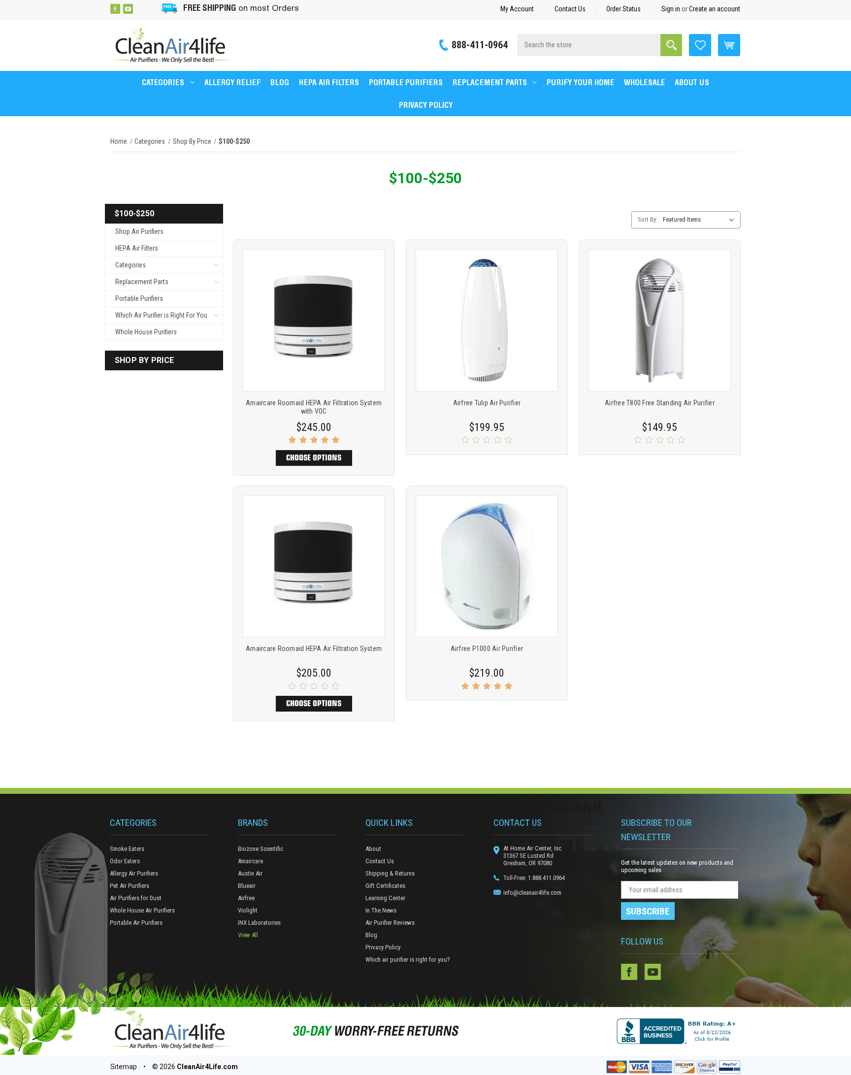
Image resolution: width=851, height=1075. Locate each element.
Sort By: (647, 219)
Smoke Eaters (127, 848)
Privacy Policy (426, 105)
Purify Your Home (580, 82)
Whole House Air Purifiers (142, 910)
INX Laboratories (259, 922)
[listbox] (700, 220)
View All (248, 935)
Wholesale (644, 82)
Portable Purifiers (406, 82)
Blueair (247, 885)
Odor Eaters (125, 861)
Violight (248, 910)
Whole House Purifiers (146, 332)
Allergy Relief (232, 82)
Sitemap (123, 1067)
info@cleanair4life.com (532, 892)
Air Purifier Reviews (390, 922)
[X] (141, 9)
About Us (692, 82)
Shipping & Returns (390, 873)
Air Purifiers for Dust (136, 898)
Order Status (623, 9)
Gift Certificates (385, 885)
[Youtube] (128, 9)
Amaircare (250, 861)
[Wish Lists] (700, 44)
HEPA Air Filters (329, 82)
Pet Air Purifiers (129, 885)
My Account (517, 9)
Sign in (670, 9)
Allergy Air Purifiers (134, 873)
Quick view (314, 308)
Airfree (246, 898)
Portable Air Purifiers (136, 922)
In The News (380, 910)
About (373, 848)
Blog (279, 82)
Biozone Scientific (260, 848)
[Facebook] (115, 9)
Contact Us (570, 9)
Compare (310, 333)
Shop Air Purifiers (139, 231)
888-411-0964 (480, 45)
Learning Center (385, 898)
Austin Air (250, 873)
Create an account (714, 9)
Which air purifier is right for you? (407, 959)
